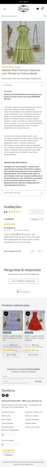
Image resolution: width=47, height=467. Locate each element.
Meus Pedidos (7, 419)
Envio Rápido (23, 2)
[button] (21, 61)
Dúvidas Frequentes (32, 419)
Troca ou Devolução (32, 427)
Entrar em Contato (31, 416)
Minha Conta (6, 416)
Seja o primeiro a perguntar (23, 281)
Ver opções (11, 355)
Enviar (38, 381)
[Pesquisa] (45, 16)
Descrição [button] (8, 85)
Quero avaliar (36, 211)
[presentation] (3, 43)
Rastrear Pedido (30, 423)
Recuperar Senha (8, 427)
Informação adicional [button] (12, 193)
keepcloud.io (29, 464)
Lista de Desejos (7, 423)
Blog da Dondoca (8, 412)
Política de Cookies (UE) (33, 412)
